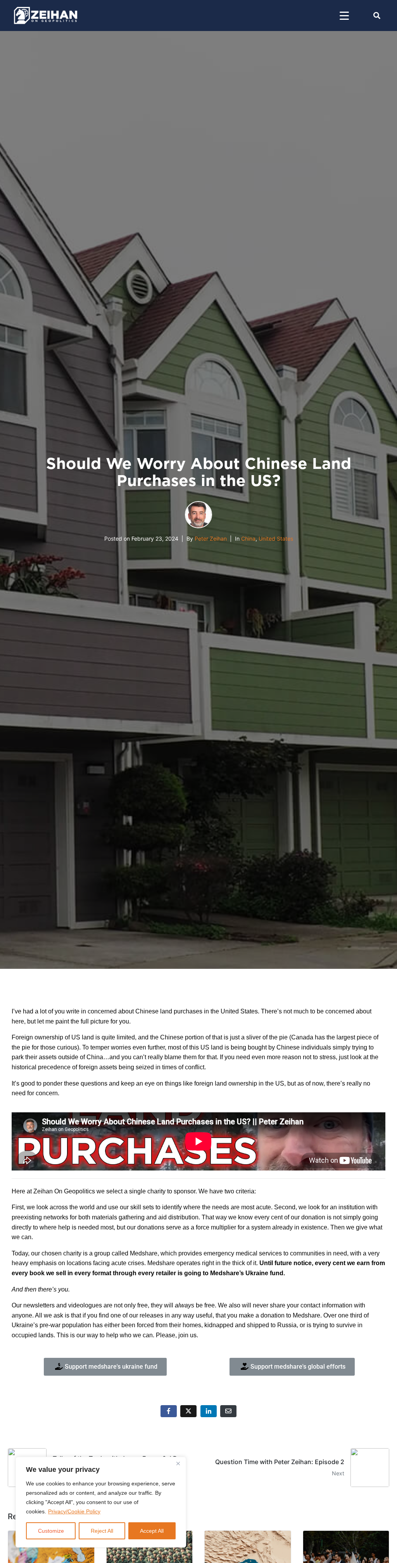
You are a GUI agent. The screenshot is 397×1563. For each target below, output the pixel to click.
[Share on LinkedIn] (208, 1411)
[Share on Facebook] (169, 1411)
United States (276, 538)
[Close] (178, 1463)
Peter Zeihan (211, 538)
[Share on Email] (228, 1411)
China (248, 538)
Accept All (152, 1531)
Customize (51, 1531)
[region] (101, 1502)
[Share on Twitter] (188, 1411)
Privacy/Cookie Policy (74, 1511)
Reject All (102, 1531)
